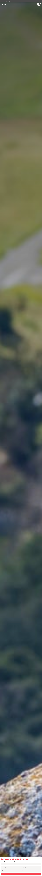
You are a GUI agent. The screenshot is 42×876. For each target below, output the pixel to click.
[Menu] (39, 4)
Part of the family (6, 1)
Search (21, 873)
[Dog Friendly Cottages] (4, 4)
